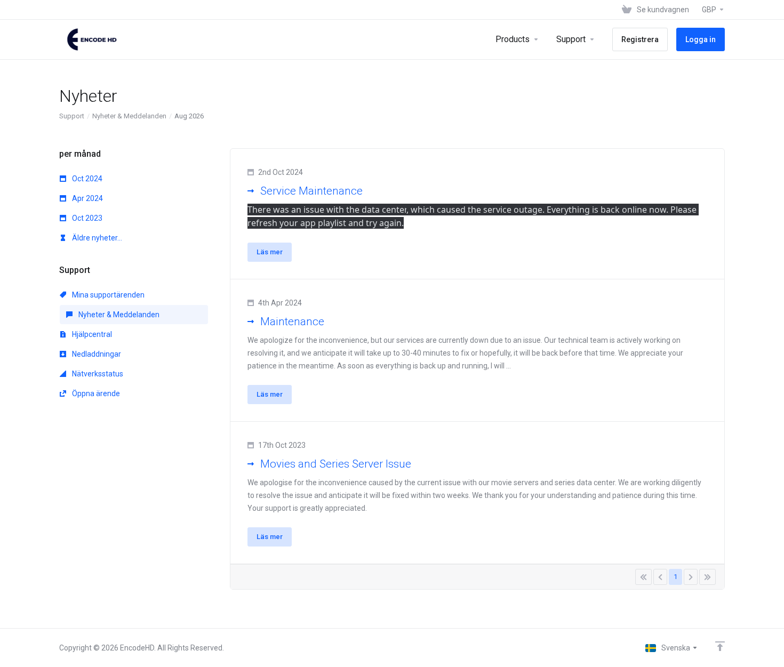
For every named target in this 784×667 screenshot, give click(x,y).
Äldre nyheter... (96, 238)
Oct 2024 (86, 178)
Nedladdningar (95, 354)
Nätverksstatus (96, 373)
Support (71, 116)
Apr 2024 (86, 198)
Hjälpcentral (91, 334)
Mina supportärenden (107, 295)
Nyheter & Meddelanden (129, 116)
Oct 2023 (86, 218)
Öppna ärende (95, 393)
